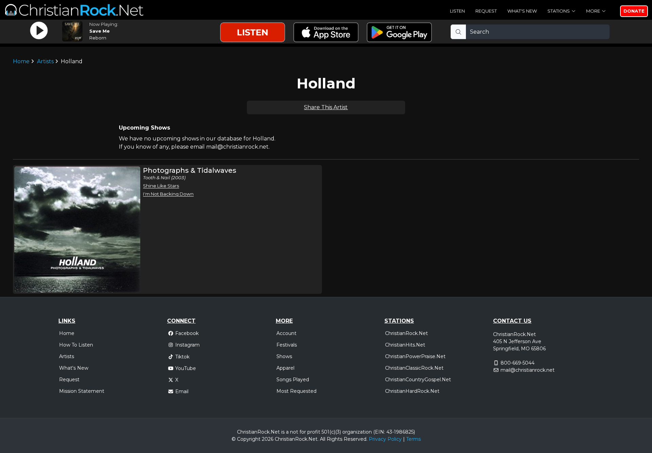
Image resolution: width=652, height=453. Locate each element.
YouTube (185, 368)
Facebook (187, 333)
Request (486, 11)
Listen (457, 11)
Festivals (286, 344)
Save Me (99, 31)
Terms (413, 439)
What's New (522, 11)
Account (286, 333)
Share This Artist (326, 107)
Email (181, 391)
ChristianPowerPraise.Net (415, 356)
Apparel (285, 368)
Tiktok (182, 356)
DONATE (634, 11)
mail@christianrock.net (528, 370)
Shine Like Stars (161, 185)
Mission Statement (81, 391)
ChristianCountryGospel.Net (418, 379)
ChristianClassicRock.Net (414, 368)
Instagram (187, 344)
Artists (45, 61)
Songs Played (292, 379)
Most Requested (296, 391)
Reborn (97, 37)
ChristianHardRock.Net (412, 391)
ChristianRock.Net (406, 333)
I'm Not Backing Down (168, 194)
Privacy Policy (385, 439)
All (322, 439)
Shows (284, 356)
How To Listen (76, 344)
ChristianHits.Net (405, 344)
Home (21, 61)
